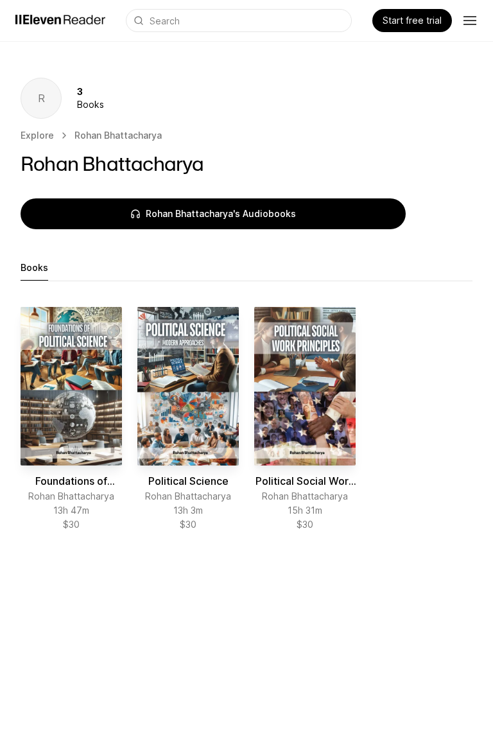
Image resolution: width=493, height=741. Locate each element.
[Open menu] (470, 20)
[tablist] (246, 268)
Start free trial (412, 20)
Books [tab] (34, 267)
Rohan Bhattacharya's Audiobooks (221, 213)
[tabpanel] (246, 419)
